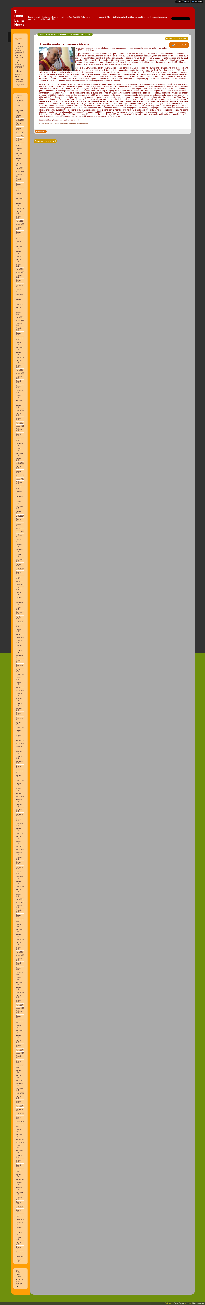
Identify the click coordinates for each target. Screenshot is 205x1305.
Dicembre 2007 (19, 1017)
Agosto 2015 (18, 618)
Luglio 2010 (20, 886)
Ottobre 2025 (18, 106)
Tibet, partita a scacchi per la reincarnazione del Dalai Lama (65, 34)
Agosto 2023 (18, 204)
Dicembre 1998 (19, 1183)
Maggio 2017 (18, 525)
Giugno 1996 (18, 1203)
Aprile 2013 (19, 740)
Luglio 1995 (20, 1207)
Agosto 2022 (18, 252)
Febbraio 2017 (19, 536)
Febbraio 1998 (19, 1188)
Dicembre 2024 (19, 149)
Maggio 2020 (18, 366)
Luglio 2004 (20, 1114)
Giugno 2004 (18, 1118)
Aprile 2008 (19, 1005)
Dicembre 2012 (19, 757)
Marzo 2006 (20, 1080)
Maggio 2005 (18, 1102)
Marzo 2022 (20, 272)
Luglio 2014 (20, 675)
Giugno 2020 (18, 361)
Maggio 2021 (18, 313)
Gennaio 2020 (18, 382)
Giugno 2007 (18, 1041)
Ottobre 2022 (18, 242)
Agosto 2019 (18, 406)
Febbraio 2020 (19, 377)
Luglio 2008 (20, 992)
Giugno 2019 (18, 414)
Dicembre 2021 (19, 281)
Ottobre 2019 (18, 396)
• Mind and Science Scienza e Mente (18, 73)
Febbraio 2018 (19, 483)
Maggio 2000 (18, 1161)
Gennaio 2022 (18, 276)
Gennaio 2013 (18, 752)
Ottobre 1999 (18, 1171)
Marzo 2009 (20, 955)
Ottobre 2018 (18, 449)
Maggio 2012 (18, 789)
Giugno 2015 (18, 626)
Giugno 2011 (18, 837)
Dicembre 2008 (19, 969)
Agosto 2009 (18, 935)
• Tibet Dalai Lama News (19, 80)
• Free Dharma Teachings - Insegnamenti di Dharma (19, 64)
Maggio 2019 (18, 419)
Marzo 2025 (20, 136)
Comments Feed (180, 45)
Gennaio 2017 (18, 540)
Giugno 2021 (18, 308)
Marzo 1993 (20, 1220)
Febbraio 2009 (19, 959)
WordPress (179, 1303)
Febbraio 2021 (19, 324)
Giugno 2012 (18, 784)
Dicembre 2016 (19, 545)
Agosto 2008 (18, 988)
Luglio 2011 (19, 833)
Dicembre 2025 (19, 96)
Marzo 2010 (20, 902)
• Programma (19, 85)
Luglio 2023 (20, 208)
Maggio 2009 (18, 948)
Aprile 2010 (19, 899)
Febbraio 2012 (19, 800)
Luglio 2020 (20, 357)
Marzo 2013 (20, 743)
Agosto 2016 (18, 565)
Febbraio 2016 (19, 589)
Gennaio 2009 (18, 964)
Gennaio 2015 (18, 646)
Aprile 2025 (19, 133)
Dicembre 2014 (19, 651)
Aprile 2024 (19, 168)
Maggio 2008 (18, 1001)
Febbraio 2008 (19, 1012)
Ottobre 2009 (18, 925)
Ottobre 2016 (18, 555)
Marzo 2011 (20, 849)
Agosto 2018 (18, 459)
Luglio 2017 (20, 516)
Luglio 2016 (20, 569)
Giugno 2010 (18, 890)
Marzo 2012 (20, 796)
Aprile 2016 (19, 582)
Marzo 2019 (20, 426)
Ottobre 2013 (18, 714)
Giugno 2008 (18, 996)
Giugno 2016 (18, 573)
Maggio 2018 (18, 472)
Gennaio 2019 (18, 435)
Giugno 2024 (18, 164)
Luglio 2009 (20, 939)
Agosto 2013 (18, 723)
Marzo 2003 (20, 1142)
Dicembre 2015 (19, 598)
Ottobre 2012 (18, 767)
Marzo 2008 (20, 1008)
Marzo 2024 (20, 171)
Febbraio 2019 (19, 430)
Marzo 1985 (20, 1257)
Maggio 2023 (18, 217)
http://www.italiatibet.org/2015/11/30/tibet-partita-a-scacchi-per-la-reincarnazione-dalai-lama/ (63, 123)
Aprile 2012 (19, 793)
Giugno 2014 (18, 678)
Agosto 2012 (18, 776)
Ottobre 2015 (18, 608)
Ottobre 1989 (18, 1238)
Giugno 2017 (18, 520)
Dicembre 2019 (19, 387)
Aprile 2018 (19, 476)
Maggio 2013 (18, 736)
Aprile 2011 (19, 846)
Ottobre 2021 (18, 290)
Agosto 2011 (18, 829)
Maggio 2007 (18, 1046)
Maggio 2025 (18, 129)
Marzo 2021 (20, 320)
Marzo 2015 (20, 638)
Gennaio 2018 (18, 488)
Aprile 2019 (19, 423)
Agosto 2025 (18, 116)
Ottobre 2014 (18, 661)
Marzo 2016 (20, 585)
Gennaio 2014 (18, 699)
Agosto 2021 (18, 300)
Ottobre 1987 (18, 1248)
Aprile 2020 (19, 370)
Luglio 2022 (20, 256)
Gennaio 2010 (18, 911)
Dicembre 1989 (19, 1233)
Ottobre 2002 (18, 1146)
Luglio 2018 (20, 463)
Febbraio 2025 (19, 140)
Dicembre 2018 (19, 440)
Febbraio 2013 (19, 747)
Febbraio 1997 (19, 1198)
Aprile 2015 (19, 635)
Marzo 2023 (20, 224)
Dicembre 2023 (19, 185)
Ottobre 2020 (18, 343)
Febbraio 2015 (19, 641)
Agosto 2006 (18, 1071)
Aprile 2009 (19, 952)
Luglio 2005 (20, 1093)
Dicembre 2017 (19, 492)
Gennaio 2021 (18, 329)
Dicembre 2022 (19, 233)
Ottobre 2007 (18, 1026)
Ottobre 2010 (18, 872)
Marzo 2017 (20, 532)
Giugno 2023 (18, 212)
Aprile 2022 (19, 269)
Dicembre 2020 (19, 334)
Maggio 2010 (18, 895)
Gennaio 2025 (18, 145)
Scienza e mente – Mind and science (19, 1282)
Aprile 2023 (19, 221)
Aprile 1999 (19, 1179)
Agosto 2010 (18, 882)
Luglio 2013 (20, 728)
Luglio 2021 (20, 304)
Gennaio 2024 (18, 180)
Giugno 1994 (18, 1211)
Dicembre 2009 (19, 916)
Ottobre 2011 (18, 820)
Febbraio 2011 (19, 853)
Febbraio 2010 (19, 906)
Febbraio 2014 (19, 694)
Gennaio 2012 (18, 805)
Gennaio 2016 (18, 593)
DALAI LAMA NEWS (18, 1273)
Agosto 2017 (18, 512)
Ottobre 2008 (18, 978)
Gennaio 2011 (18, 858)
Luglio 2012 (20, 780)
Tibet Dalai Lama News (19, 18)
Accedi (179, 1)
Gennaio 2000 (18, 1166)
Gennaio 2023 (18, 228)
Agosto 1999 (18, 1175)
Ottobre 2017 (18, 502)
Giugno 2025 (18, 124)
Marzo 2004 (20, 1122)
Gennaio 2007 (18, 1057)
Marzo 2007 (20, 1053)
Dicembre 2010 (19, 863)
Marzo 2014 (20, 691)
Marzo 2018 (20, 479)
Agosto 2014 (18, 671)
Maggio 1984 (18, 1261)
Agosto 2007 (18, 1036)
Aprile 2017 (19, 529)
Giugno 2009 (18, 943)
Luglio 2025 (20, 120)
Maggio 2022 (18, 265)
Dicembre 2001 (19, 1156)
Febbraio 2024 (19, 175)
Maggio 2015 (18, 630)
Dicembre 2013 (19, 704)
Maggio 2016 (18, 578)
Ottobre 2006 (18, 1062)
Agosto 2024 (18, 159)
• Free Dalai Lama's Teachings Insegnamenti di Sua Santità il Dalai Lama (19, 52)
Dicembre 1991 (19, 1228)
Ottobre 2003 (18, 1130)
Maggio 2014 (18, 683)
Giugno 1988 (18, 1243)
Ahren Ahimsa (198, 1303)
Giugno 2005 (18, 1097)
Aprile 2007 (19, 1050)
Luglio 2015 (20, 622)
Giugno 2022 (18, 260)
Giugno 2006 (18, 1076)
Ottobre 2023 (18, 194)
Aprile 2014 (19, 687)
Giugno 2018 (18, 467)
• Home (17, 43)
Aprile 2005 (19, 1106)
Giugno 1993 (18, 1216)
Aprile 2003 (19, 1139)
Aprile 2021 (19, 317)
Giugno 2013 (18, 731)
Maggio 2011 (18, 842)
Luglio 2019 (20, 410)
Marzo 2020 (20, 373)
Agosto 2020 (18, 353)
